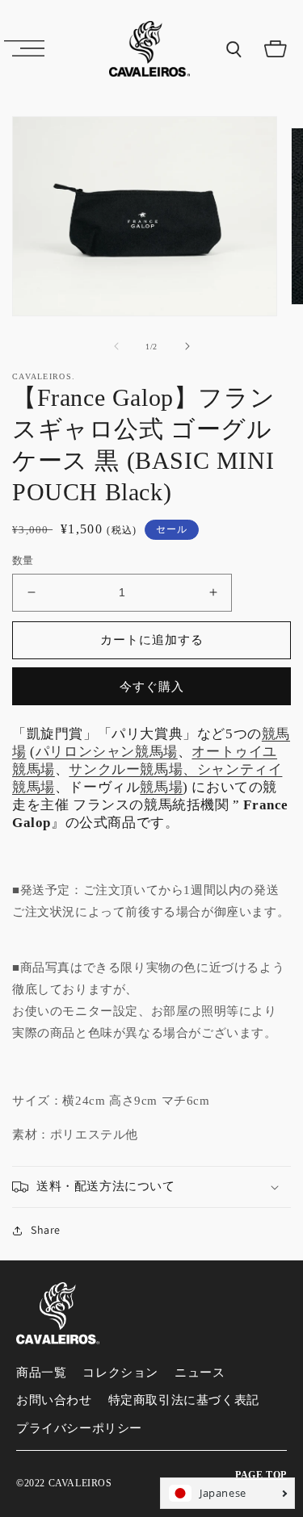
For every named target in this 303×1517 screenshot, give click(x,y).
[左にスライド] (116, 346)
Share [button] (46, 1229)
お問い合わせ (54, 1400)
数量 (23, 560)
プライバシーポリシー (79, 1428)
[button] (24, 48)
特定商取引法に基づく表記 (183, 1400)
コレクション (120, 1372)
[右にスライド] (187, 346)
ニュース (200, 1372)
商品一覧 (41, 1372)
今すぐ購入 (152, 686)
